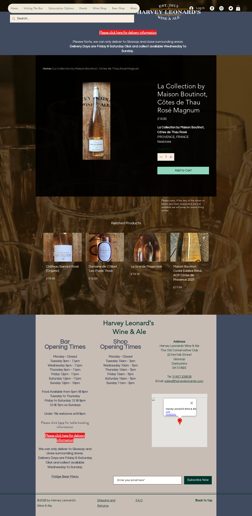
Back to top (204, 500)
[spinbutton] (165, 157)
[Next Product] (214, 262)
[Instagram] (221, 8)
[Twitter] (231, 8)
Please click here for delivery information (128, 32)
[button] (238, 8)
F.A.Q (139, 500)
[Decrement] (160, 157)
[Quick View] (62, 247)
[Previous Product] (38, 262)
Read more (164, 141)
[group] (126, 262)
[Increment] (171, 157)
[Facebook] (212, 8)
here (61, 422)
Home (47, 68)
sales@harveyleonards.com (183, 381)
